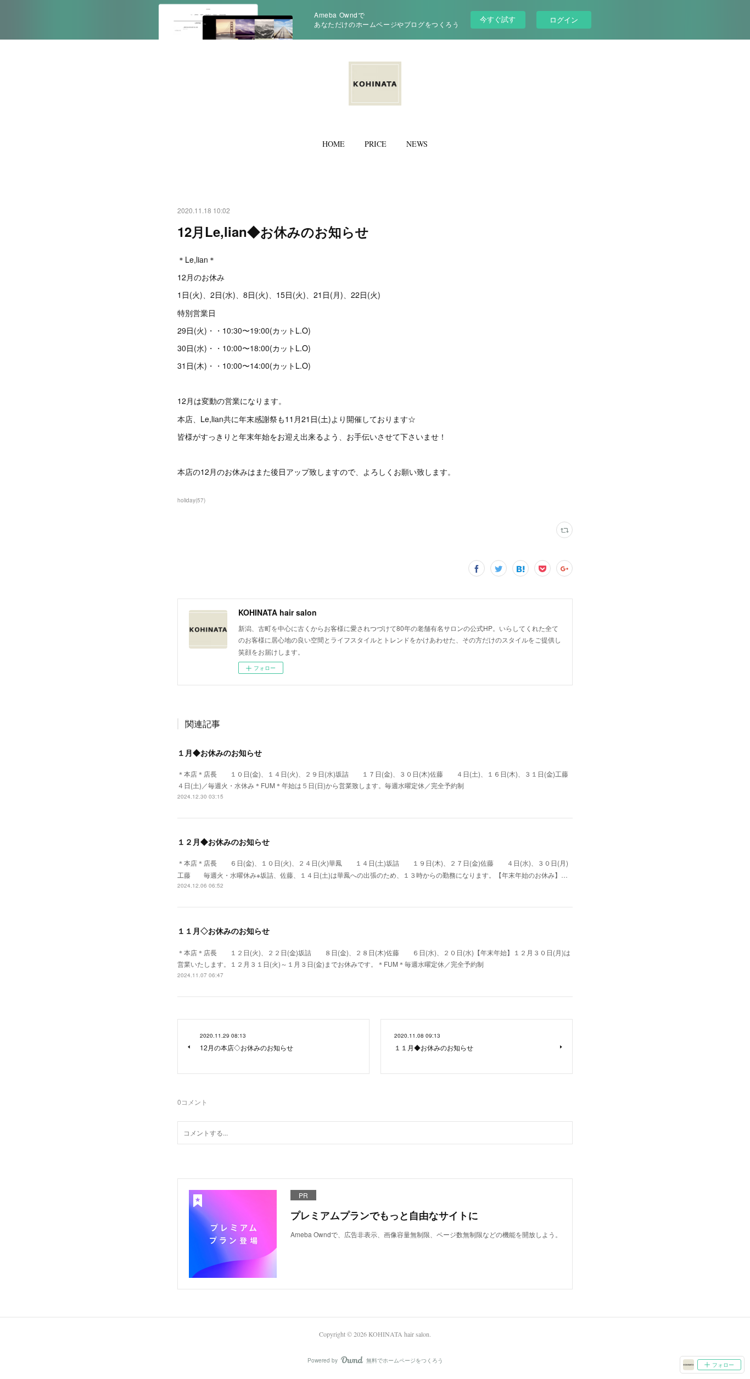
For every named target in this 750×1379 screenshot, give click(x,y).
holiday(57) (191, 500)
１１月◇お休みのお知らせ (223, 930)
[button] (333, 144)
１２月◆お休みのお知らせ (223, 841)
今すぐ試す (498, 19)
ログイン (564, 19)
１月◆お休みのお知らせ (219, 752)
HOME (333, 144)
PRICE (376, 144)
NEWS (417, 144)
